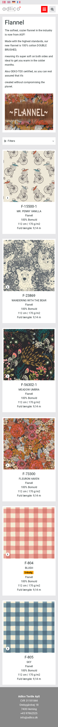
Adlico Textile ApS (29, 696)
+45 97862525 (28, 713)
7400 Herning (29, 709)
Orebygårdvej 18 (29, 704)
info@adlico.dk (29, 717)
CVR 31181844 (29, 700)
